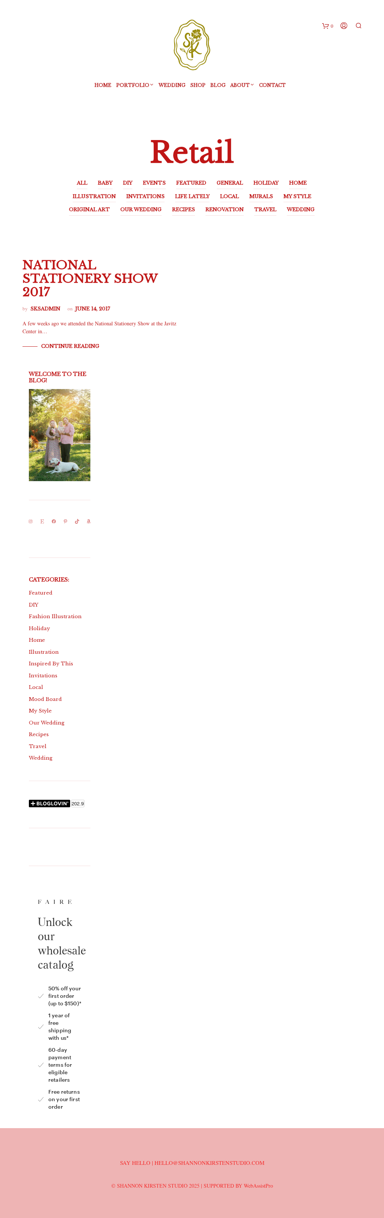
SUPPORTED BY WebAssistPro (238, 1185)
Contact (272, 85)
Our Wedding (46, 723)
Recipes (39, 734)
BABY (105, 183)
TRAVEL (265, 209)
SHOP (198, 85)
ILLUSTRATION (94, 196)
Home (102, 85)
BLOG (217, 85)
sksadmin (45, 309)
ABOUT (240, 85)
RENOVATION (225, 209)
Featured (40, 593)
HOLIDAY (266, 183)
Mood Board (45, 699)
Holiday (39, 628)
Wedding (172, 85)
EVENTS (154, 183)
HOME (298, 183)
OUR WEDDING (141, 209)
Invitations (43, 675)
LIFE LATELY (192, 196)
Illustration (44, 652)
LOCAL (229, 196)
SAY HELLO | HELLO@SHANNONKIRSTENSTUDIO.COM (192, 1162)
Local (36, 687)
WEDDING (301, 209)
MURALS (261, 196)
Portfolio (132, 85)
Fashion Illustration (55, 616)
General (230, 183)
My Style (40, 711)
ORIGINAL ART (89, 209)
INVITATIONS (145, 196)
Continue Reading (70, 346)
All (82, 183)
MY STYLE (297, 196)
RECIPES (183, 209)
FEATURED (191, 183)
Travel (37, 746)
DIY (127, 183)
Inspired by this (51, 663)
